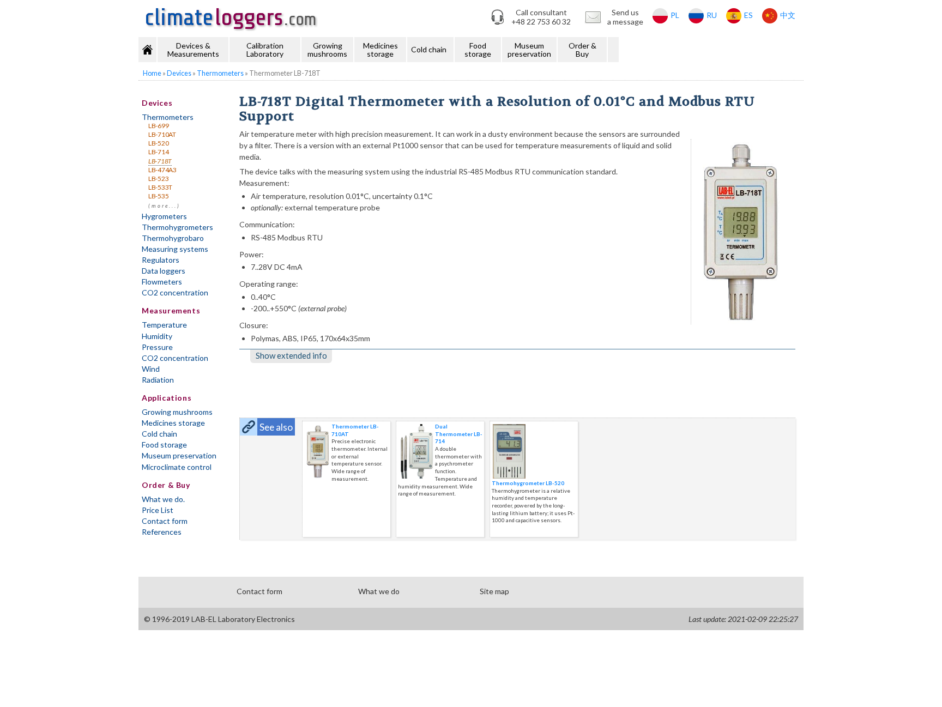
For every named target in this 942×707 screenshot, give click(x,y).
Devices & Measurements (193, 49)
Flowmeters (162, 281)
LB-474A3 (162, 170)
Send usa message (625, 17)
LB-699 (158, 126)
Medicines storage (380, 49)
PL (675, 15)
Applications (166, 397)
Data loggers (163, 270)
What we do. (163, 499)
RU (711, 15)
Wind (151, 368)
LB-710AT (162, 134)
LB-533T (160, 187)
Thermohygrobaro (173, 238)
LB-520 (158, 143)
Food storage (477, 49)
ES (748, 15)
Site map (494, 591)
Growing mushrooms (327, 49)
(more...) (164, 206)
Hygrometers (164, 216)
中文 (787, 15)
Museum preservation (529, 49)
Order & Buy (582, 49)
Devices (157, 102)
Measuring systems (175, 248)
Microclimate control (177, 467)
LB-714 (158, 152)
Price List (157, 510)
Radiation (158, 379)
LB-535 (158, 196)
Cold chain (428, 49)
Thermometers (168, 117)
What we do (379, 591)
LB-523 (158, 178)
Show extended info (291, 355)
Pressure (157, 347)
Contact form (165, 520)
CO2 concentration (175, 292)
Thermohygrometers (177, 227)
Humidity (157, 336)
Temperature (164, 324)
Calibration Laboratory (264, 49)
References (162, 531)
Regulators (160, 259)
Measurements (171, 310)
